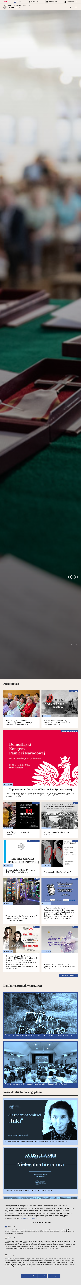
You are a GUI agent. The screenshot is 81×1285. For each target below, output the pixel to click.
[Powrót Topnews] (76, 663)
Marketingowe (12, 1255)
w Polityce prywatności (29, 1218)
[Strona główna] (5, 7)
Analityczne (11, 1237)
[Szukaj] (70, 7)
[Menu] (76, 7)
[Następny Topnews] (70, 663)
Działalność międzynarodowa (22, 1087)
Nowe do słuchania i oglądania (22, 1194)
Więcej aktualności (68, 1077)
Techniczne (11, 1226)
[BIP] (5, 2)
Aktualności (11, 785)
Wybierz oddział (15, 7)
